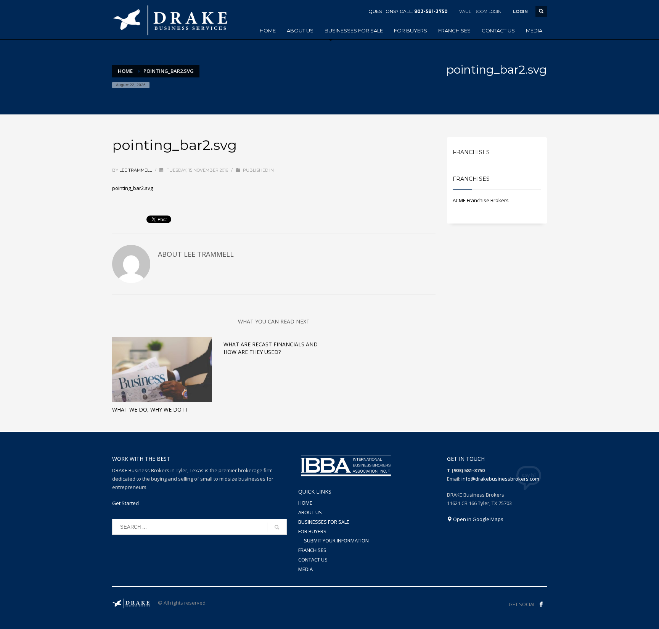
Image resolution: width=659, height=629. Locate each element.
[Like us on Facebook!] (541, 604)
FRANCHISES (312, 550)
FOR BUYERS (312, 531)
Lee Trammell (136, 170)
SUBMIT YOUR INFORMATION (336, 540)
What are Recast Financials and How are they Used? (270, 348)
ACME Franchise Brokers (481, 200)
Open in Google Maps (477, 519)
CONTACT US (313, 559)
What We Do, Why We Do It (150, 409)
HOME (305, 502)
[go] (277, 527)
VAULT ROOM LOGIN (480, 11)
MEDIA (305, 569)
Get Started (125, 503)
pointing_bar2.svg (132, 188)
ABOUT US (310, 512)
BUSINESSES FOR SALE (323, 521)
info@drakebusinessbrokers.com (500, 478)
